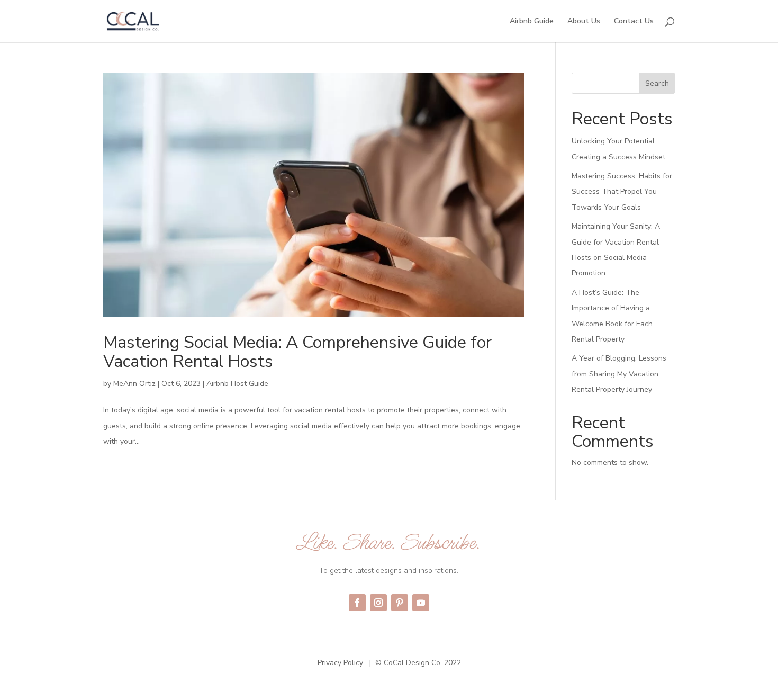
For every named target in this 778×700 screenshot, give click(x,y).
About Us (583, 21)
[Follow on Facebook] (357, 602)
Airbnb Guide (532, 21)
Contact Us (634, 21)
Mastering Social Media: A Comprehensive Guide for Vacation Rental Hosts (297, 351)
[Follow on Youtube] (420, 602)
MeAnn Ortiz (134, 384)
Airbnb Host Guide (237, 384)
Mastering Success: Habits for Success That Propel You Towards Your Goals (622, 191)
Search (657, 83)
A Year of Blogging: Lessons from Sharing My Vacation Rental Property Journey (619, 373)
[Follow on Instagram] (378, 602)
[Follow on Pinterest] (399, 602)
